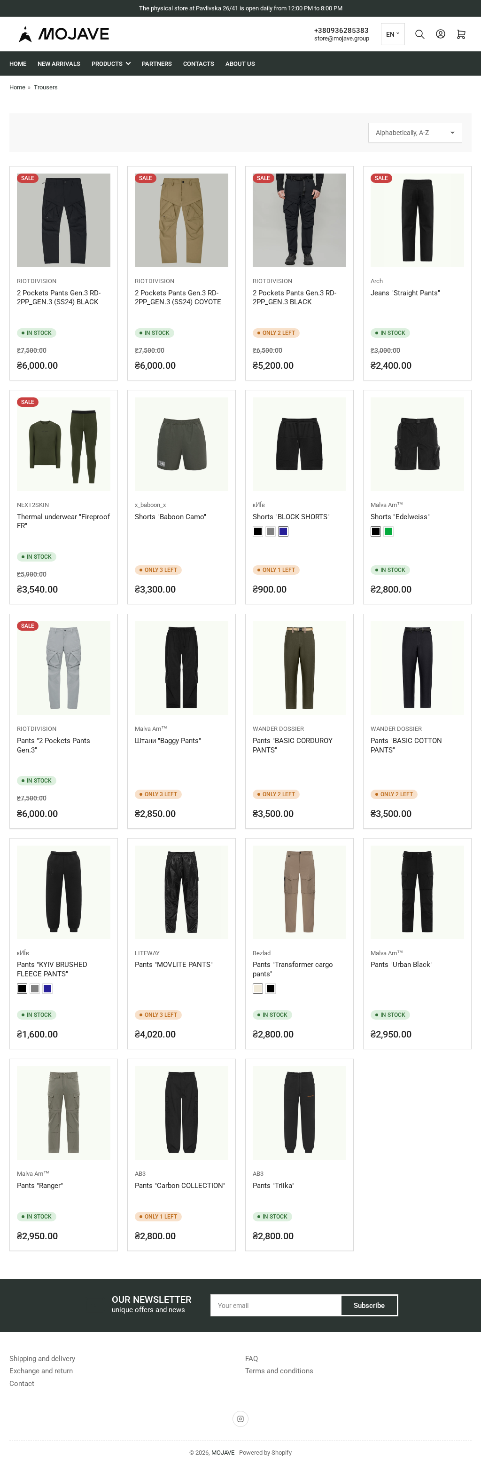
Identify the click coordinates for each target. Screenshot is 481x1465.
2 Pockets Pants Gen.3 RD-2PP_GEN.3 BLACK (294, 298)
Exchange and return (41, 1371)
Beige (258, 988)
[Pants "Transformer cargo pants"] (299, 892)
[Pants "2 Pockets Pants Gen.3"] (63, 668)
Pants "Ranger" (40, 1185)
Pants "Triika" (274, 1185)
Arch (377, 281)
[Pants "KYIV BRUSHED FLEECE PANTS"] (63, 892)
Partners (157, 63)
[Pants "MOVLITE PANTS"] (181, 892)
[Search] (420, 34)
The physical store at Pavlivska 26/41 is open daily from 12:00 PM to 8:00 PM (240, 8)
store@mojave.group (341, 38)
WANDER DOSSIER (278, 728)
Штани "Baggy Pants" (168, 740)
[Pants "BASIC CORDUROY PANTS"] (299, 668)
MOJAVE (222, 1452)
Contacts (198, 63)
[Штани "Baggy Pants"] (181, 668)
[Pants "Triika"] (299, 1113)
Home (17, 63)
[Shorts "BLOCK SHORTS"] (299, 444)
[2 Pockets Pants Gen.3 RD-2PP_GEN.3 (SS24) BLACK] (63, 220)
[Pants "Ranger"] (63, 1113)
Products (107, 63)
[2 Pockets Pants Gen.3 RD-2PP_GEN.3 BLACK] (299, 220)
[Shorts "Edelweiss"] (417, 444)
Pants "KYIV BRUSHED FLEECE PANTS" (52, 969)
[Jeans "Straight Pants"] (417, 220)
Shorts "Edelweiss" (400, 517)
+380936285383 (341, 30)
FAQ (251, 1358)
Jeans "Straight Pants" (405, 293)
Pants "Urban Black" (402, 964)
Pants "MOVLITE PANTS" (174, 964)
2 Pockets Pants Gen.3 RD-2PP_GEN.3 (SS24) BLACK (59, 298)
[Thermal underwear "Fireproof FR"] (63, 444)
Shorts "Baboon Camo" (170, 517)
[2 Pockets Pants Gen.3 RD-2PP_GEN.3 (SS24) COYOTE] (181, 220)
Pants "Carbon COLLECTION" (180, 1185)
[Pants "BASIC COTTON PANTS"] (417, 668)
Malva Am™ (387, 504)
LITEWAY (147, 953)
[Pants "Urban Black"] (417, 892)
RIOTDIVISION (36, 281)
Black (258, 531)
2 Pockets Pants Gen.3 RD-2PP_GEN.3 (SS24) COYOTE (178, 298)
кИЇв (259, 504)
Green (388, 531)
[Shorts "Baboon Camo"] (181, 444)
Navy (283, 531)
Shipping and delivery (42, 1358)
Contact (21, 1383)
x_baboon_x (150, 504)
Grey (270, 531)
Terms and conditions (279, 1371)
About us (240, 63)
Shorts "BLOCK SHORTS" (291, 517)
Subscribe (369, 1305)
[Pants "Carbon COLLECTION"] (181, 1113)
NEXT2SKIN (33, 504)
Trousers (46, 87)
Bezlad (262, 953)
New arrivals (59, 63)
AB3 (140, 1173)
